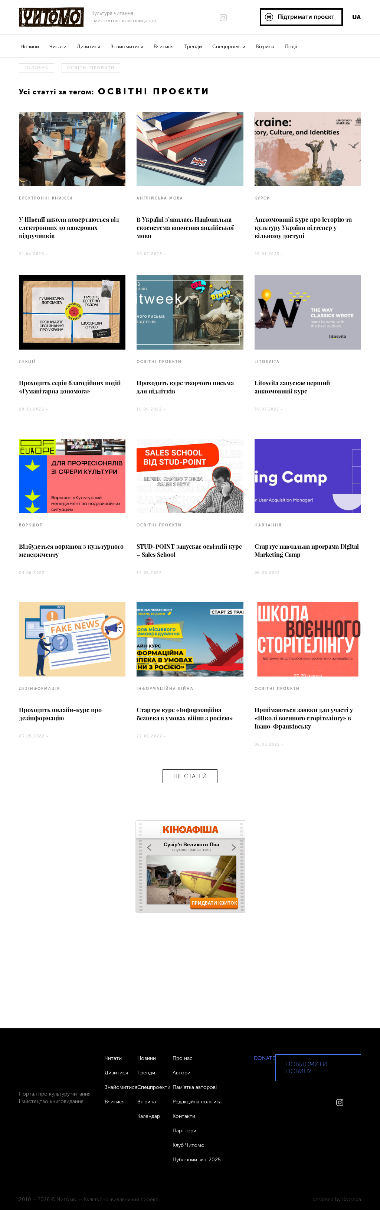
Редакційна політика (197, 1102)
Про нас (183, 1058)
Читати (57, 46)
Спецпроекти (228, 46)
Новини (29, 46)
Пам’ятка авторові (195, 1087)
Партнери (184, 1131)
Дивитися (88, 46)
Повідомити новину (306, 1068)
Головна (36, 67)
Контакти (184, 1116)
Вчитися (164, 46)
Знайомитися (127, 46)
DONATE (264, 1058)
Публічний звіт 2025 (197, 1160)
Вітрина (265, 46)
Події (291, 46)
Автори (181, 1073)
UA (356, 17)
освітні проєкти (91, 67)
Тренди (193, 46)
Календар (148, 1116)
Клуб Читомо (188, 1145)
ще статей (190, 776)
